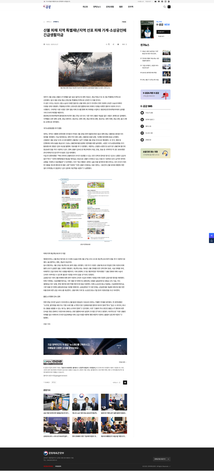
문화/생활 (110, 7)
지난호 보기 (148, 1)
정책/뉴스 (97, 7)
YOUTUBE (149, 113)
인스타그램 (149, 133)
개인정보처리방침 (48, 466)
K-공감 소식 (141, 1)
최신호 (85, 7)
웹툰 (121, 7)
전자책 (130, 7)
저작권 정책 (122, 362)
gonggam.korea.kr (61, 376)
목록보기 (115, 382)
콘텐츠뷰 (148, 140)
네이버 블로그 (150, 120)
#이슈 (54, 382)
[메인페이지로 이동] (48, 7)
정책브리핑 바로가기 (160, 459)
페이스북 (148, 126)
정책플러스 (56, 22)
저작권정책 (58, 466)
